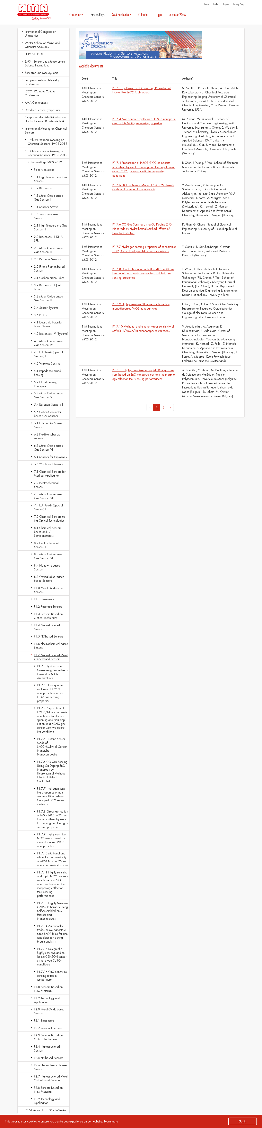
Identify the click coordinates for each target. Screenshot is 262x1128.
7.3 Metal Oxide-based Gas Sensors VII (48, 496)
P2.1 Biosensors (44, 1020)
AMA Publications (121, 14)
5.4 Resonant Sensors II (48, 404)
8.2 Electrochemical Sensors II (46, 545)
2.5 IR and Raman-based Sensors (49, 268)
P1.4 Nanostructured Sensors (47, 627)
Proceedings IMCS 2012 (46, 162)
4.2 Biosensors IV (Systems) (51, 334)
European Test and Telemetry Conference (42, 82)
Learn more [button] (111, 1121)
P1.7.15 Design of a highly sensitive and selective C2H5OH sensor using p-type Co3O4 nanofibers (52, 956)
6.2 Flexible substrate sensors (47, 436)
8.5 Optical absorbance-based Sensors (49, 579)
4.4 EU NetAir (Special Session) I (48, 354)
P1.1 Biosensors (44, 599)
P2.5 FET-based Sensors (48, 1058)
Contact (216, 4)
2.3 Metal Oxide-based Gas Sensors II (48, 250)
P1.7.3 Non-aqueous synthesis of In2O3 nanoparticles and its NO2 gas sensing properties (50, 693)
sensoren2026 (177, 14)
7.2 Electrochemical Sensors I (46, 485)
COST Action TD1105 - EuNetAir (45, 1110)
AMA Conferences (36, 102)
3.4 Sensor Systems (46, 308)
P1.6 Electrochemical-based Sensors (51, 646)
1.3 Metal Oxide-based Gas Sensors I (48, 197)
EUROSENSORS (35, 54)
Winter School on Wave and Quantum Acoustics (42, 45)
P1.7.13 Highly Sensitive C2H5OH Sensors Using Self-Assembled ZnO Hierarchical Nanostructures (52, 910)
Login (159, 14)
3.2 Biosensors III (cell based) (47, 287)
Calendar (143, 14)
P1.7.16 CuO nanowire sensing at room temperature (52, 975)
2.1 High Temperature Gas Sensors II (50, 227)
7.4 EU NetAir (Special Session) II (48, 507)
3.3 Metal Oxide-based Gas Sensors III (48, 298)
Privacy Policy (238, 4)
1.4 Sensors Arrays (46, 207)
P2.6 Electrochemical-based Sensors (51, 1067)
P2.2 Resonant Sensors (48, 1028)
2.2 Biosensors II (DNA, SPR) (48, 238)
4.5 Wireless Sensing (47, 363)
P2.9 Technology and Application (47, 1101)
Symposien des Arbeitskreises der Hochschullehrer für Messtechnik (46, 119)
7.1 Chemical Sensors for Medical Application (50, 473)
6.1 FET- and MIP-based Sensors (48, 425)
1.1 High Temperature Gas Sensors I (50, 179)
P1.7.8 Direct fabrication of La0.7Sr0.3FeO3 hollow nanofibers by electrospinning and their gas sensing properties (52, 819)
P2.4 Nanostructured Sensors (47, 1048)
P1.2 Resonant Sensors (48, 606)
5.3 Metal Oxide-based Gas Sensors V (48, 395)
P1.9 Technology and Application (47, 1000)
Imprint (226, 4)
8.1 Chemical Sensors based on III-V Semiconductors (47, 532)
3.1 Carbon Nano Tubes (49, 278)
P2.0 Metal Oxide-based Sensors (49, 1011)
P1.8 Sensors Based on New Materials (48, 989)
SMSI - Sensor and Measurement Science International (45, 63)
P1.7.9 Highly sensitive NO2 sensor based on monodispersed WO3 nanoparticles (51, 840)
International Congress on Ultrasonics (40, 33)
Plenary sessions (44, 170)
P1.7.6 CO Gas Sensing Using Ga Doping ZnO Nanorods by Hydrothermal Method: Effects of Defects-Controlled (52, 771)
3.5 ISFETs (40, 315)
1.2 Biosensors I (44, 188)
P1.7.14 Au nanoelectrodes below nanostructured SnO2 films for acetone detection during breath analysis (52, 933)
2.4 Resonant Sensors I (48, 259)
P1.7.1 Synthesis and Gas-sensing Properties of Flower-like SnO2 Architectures (52, 672)
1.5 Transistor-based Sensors (46, 216)
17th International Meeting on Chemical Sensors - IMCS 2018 (47, 142)
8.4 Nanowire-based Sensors (47, 567)
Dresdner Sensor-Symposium (42, 110)
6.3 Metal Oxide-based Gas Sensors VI (48, 447)
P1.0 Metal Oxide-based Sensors (49, 590)
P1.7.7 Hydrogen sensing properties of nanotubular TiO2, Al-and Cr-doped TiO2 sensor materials (51, 796)
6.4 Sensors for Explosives (50, 457)
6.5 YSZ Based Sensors (48, 464)
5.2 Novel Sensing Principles (45, 384)
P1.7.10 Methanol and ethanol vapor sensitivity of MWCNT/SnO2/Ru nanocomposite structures (52, 859)
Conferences (76, 14)
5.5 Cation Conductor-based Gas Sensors (48, 414)
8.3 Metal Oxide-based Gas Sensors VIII (48, 556)
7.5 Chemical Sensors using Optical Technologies (50, 518)
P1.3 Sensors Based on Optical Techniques (48, 616)
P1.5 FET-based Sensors (48, 636)
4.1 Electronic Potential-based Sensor (48, 324)
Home (206, 4)
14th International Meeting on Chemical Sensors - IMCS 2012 (47, 153)
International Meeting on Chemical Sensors (46, 130)
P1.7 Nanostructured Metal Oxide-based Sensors (51, 657)
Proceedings (98, 14)
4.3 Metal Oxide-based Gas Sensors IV (48, 343)
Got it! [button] (242, 1121)
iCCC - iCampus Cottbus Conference (40, 93)
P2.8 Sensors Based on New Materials (48, 1089)
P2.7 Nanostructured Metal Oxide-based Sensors (51, 1078)
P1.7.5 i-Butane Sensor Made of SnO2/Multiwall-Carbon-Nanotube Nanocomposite (52, 746)
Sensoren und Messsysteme (41, 73)
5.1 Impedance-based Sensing (47, 373)
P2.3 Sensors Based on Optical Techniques (48, 1037)
